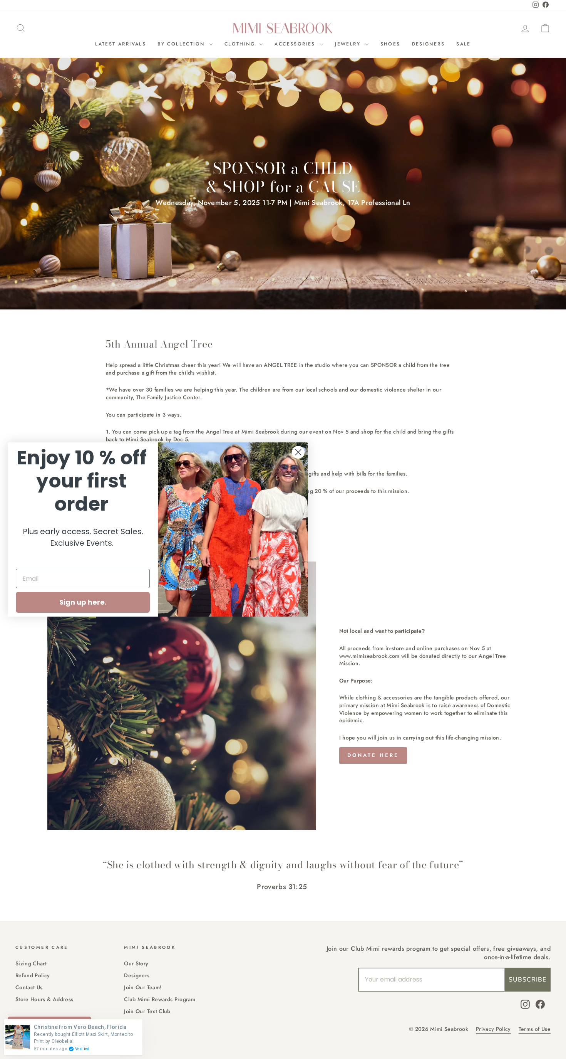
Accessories (296, 43)
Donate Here (373, 755)
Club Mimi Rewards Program (159, 999)
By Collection (182, 43)
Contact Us (29, 987)
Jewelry (349, 43)
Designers (428, 43)
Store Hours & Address (44, 999)
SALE (463, 43)
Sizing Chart (31, 963)
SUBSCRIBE (527, 979)
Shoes (390, 43)
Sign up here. (83, 602)
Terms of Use (535, 1029)
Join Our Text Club (147, 1011)
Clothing (241, 43)
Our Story (136, 963)
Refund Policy (32, 975)
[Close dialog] (298, 452)
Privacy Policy (493, 1029)
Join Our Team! (142, 987)
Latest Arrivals (120, 43)
